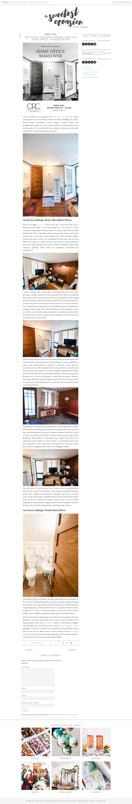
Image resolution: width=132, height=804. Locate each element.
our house (41, 225)
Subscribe (90, 75)
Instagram (49, 623)
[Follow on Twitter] (86, 44)
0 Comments (37, 643)
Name (23, 688)
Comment (25, 667)
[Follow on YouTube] (94, 44)
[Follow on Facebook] (83, 44)
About (85, 35)
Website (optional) (30, 703)
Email (23, 696)
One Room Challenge (61, 117)
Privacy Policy (92, 77)
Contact (93, 35)
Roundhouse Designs (67, 801)
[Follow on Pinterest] (92, 44)
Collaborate (104, 35)
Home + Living (50, 34)
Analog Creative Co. (97, 801)
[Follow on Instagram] (89, 44)
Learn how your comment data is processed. (63, 714)
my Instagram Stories (70, 626)
